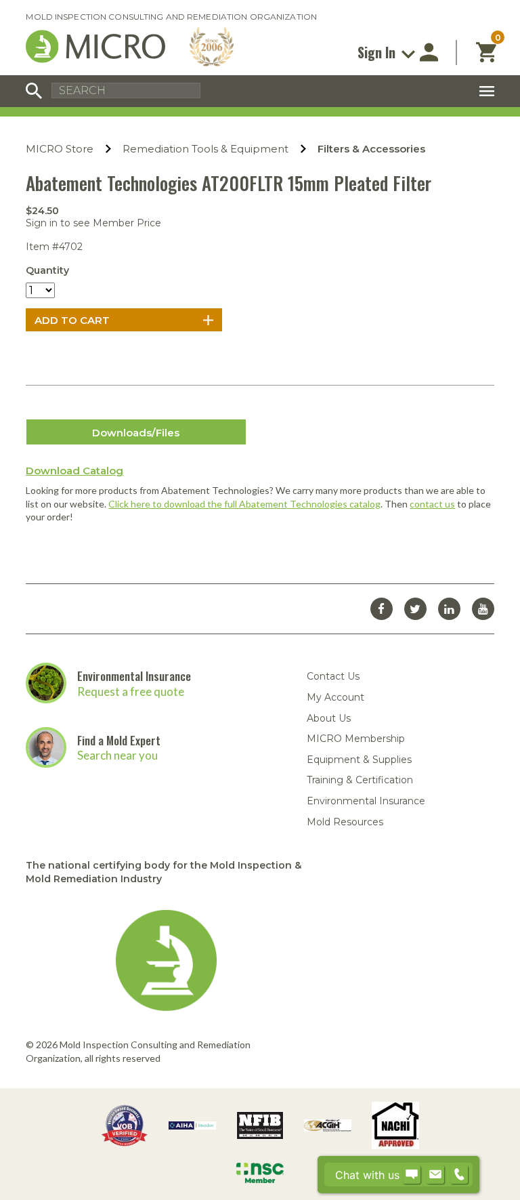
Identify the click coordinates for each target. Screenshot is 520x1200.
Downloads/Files (135, 432)
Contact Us (333, 676)
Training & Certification (360, 780)
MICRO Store (59, 148)
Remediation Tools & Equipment (205, 148)
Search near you (117, 755)
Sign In (378, 52)
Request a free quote (130, 691)
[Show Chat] (411, 1174)
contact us (432, 504)
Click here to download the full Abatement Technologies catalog (244, 504)
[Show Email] (435, 1174)
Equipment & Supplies (359, 759)
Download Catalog (74, 470)
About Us (329, 718)
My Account (335, 697)
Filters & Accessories (371, 148)
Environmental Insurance (134, 675)
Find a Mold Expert (118, 740)
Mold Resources (345, 822)
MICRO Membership (356, 738)
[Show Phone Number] (459, 1174)
